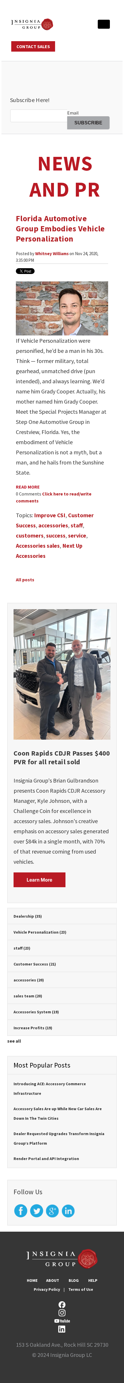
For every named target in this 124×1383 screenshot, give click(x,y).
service (77, 535)
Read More (28, 487)
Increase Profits (33, 1027)
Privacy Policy (47, 1289)
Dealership (28, 916)
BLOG (74, 1280)
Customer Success (35, 964)
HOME (32, 1280)
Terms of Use (80, 1289)
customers (30, 535)
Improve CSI (49, 515)
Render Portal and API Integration (46, 1158)
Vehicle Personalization (40, 932)
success (55, 535)
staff (77, 525)
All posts (25, 579)
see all (14, 1041)
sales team (28, 996)
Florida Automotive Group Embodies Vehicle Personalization (60, 228)
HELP (92, 1280)
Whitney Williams (52, 253)
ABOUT (52, 1280)
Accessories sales (38, 545)
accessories (53, 525)
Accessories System (36, 1011)
